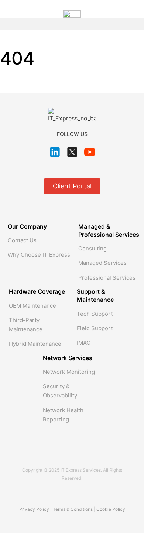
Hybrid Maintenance (35, 343)
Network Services (67, 358)
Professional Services (107, 277)
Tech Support (95, 313)
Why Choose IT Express (39, 254)
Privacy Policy (34, 509)
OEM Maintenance (32, 305)
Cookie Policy (110, 509)
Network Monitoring (69, 371)
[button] (72, 24)
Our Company (27, 226)
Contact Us (22, 240)
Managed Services (102, 262)
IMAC (83, 342)
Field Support (95, 328)
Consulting (92, 248)
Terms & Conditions (73, 509)
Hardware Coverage (37, 291)
